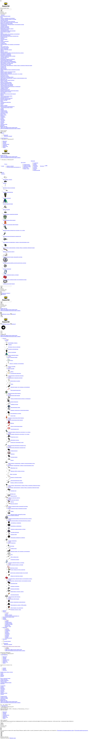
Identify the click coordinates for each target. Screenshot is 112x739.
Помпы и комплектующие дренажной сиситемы (17, 508)
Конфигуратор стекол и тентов (6, 672)
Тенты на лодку (3, 681)
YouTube (4, 143)
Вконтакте (5, 141)
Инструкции (2, 699)
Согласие (2, 689)
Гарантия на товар (4, 698)
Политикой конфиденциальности (81, 730)
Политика (2, 690)
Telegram (4, 142)
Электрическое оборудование (13, 598)
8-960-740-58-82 (10, 128)
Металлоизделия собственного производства (16, 447)
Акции (1, 674)
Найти (2, 723)
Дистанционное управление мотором (14, 377)
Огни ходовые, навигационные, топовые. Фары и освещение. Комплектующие (23, 487)
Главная (4, 667)
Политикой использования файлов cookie (65, 730)
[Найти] (1, 10)
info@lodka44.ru (4, 138)
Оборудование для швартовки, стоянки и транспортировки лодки (20, 465)
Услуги (6, 613)
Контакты (5, 670)
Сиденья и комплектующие (5, 682)
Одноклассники (6, 144)
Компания (7, 629)
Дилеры (2, 692)
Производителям (3, 693)
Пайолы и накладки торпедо (13, 499)
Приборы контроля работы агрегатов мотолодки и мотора (19, 520)
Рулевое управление (11, 542)
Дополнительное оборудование (13, 395)
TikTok (4, 147)
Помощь (6, 621)
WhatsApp (5, 145)
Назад (7, 339)
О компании (2, 685)
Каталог (6, 340)
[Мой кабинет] (1, 312)
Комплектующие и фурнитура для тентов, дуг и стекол (18, 434)
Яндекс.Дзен (5, 146)
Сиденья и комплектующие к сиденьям (15, 564)
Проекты (2, 675)
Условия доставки (4, 697)
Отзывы (2, 686)
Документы (2, 688)
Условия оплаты (3, 696)
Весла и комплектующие (12, 357)
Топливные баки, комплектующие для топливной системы (19, 580)
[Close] (1, 733)
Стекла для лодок (3, 679)
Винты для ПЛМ (10, 368)
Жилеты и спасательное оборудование (15, 420)
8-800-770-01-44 (4, 126)
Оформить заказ (12, 737)
